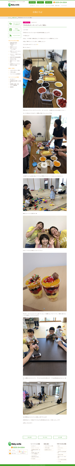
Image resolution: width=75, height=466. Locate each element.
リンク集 (59, 461)
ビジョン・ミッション (40, 5)
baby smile (16, 5)
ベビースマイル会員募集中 (15, 73)
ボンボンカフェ (60, 447)
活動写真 (11, 87)
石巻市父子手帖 (13, 59)
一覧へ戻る (44, 437)
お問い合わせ (48, 2)
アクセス (40, 2)
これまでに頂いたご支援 (15, 70)
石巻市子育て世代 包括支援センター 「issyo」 (13, 44)
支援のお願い (57, 5)
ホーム (9, 17)
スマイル (59, 449)
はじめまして (32, 5)
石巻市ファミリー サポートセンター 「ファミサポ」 (13, 48)
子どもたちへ (23, 452)
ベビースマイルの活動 (50, 5)
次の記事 (60, 437)
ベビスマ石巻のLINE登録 (62, 459)
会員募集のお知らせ (48, 449)
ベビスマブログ (64, 5)
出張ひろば (14, 17)
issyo (59, 445)
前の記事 (29, 437)
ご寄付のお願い (32, 2)
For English (33, 458)
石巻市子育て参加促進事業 (15, 57)
